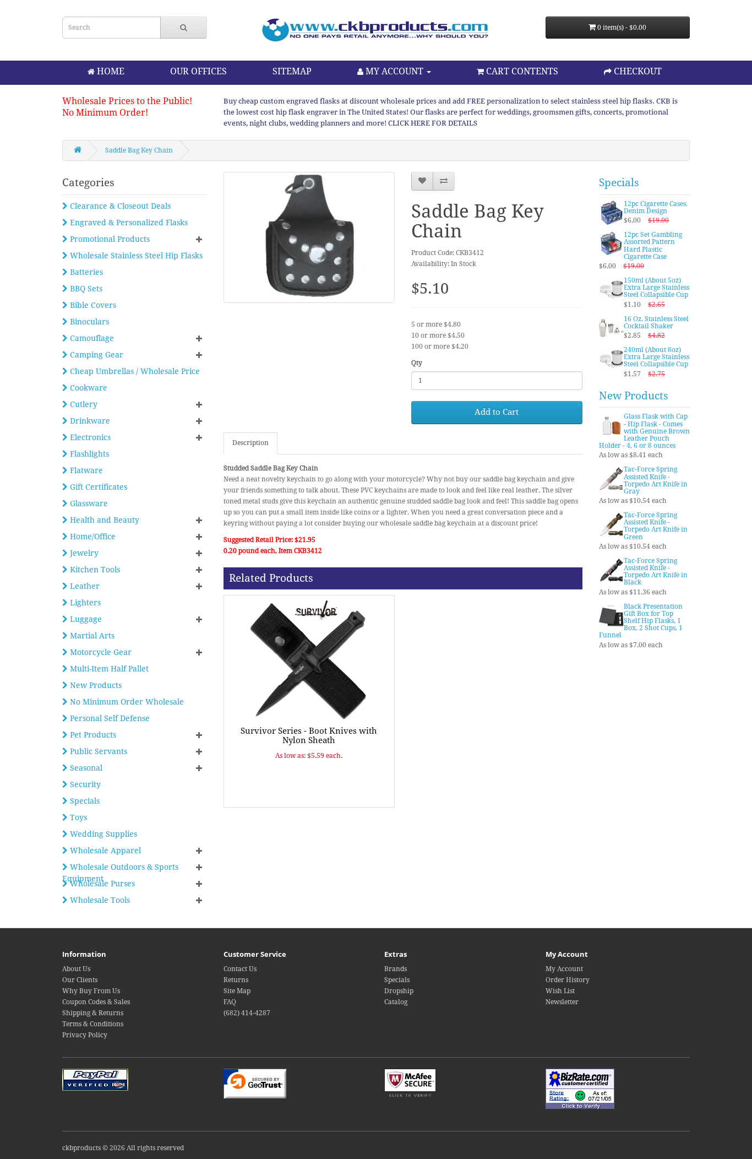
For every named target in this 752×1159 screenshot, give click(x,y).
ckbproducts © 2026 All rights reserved (123, 1148)
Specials (84, 801)
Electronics (89, 437)
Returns (236, 980)
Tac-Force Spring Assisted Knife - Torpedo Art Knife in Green (656, 526)
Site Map (237, 991)
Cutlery (82, 404)
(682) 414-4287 (247, 1013)
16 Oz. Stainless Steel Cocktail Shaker (656, 322)
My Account (564, 969)
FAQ (230, 1002)
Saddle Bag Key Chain (139, 150)
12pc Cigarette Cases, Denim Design (656, 207)
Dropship (398, 991)
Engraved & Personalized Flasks (128, 222)
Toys (77, 817)
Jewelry (83, 553)
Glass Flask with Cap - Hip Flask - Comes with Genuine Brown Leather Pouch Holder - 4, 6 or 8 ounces (644, 431)
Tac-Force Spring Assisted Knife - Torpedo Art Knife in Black (656, 572)
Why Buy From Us (91, 991)
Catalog (395, 1002)
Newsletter (562, 1002)
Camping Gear (95, 354)
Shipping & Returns (92, 1013)
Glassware (88, 503)
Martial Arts (91, 635)
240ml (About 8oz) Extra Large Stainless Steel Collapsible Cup (656, 357)
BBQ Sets (85, 288)
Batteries (85, 272)
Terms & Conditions (92, 1024)
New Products (95, 685)
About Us (76, 969)
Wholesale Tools (99, 900)
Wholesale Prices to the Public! (127, 101)
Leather (84, 586)
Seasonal (85, 767)
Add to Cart (497, 412)
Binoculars (88, 321)
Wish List (560, 991)
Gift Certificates (97, 487)
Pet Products (92, 734)
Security (84, 784)
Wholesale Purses (101, 883)
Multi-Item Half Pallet (108, 668)
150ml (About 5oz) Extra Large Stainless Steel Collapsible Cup (656, 288)
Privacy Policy (84, 1035)
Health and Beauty (103, 520)
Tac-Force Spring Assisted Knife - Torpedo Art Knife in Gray (656, 480)
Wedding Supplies (102, 834)
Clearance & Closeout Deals (119, 206)
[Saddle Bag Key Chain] (309, 237)
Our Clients (79, 980)
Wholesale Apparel (104, 850)
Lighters (84, 602)
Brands (395, 969)
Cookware (87, 387)
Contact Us (240, 969)
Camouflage (91, 338)
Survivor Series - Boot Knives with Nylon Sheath (309, 735)
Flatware (85, 470)
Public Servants (97, 751)
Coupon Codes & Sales (96, 1002)
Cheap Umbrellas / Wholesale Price (134, 371)
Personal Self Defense (109, 718)
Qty (416, 363)
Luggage (85, 619)
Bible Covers (92, 305)
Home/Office (92, 536)
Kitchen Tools (94, 569)
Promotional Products (109, 239)
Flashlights (88, 453)
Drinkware (89, 420)
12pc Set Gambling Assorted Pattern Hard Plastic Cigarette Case (653, 246)
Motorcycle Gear (100, 652)
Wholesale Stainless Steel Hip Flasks (135, 255)
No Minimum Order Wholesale (126, 701)
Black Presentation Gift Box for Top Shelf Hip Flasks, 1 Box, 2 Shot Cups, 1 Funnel (641, 621)
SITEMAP (292, 71)
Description (250, 443)
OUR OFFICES (198, 71)
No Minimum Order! (105, 112)
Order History (568, 980)
